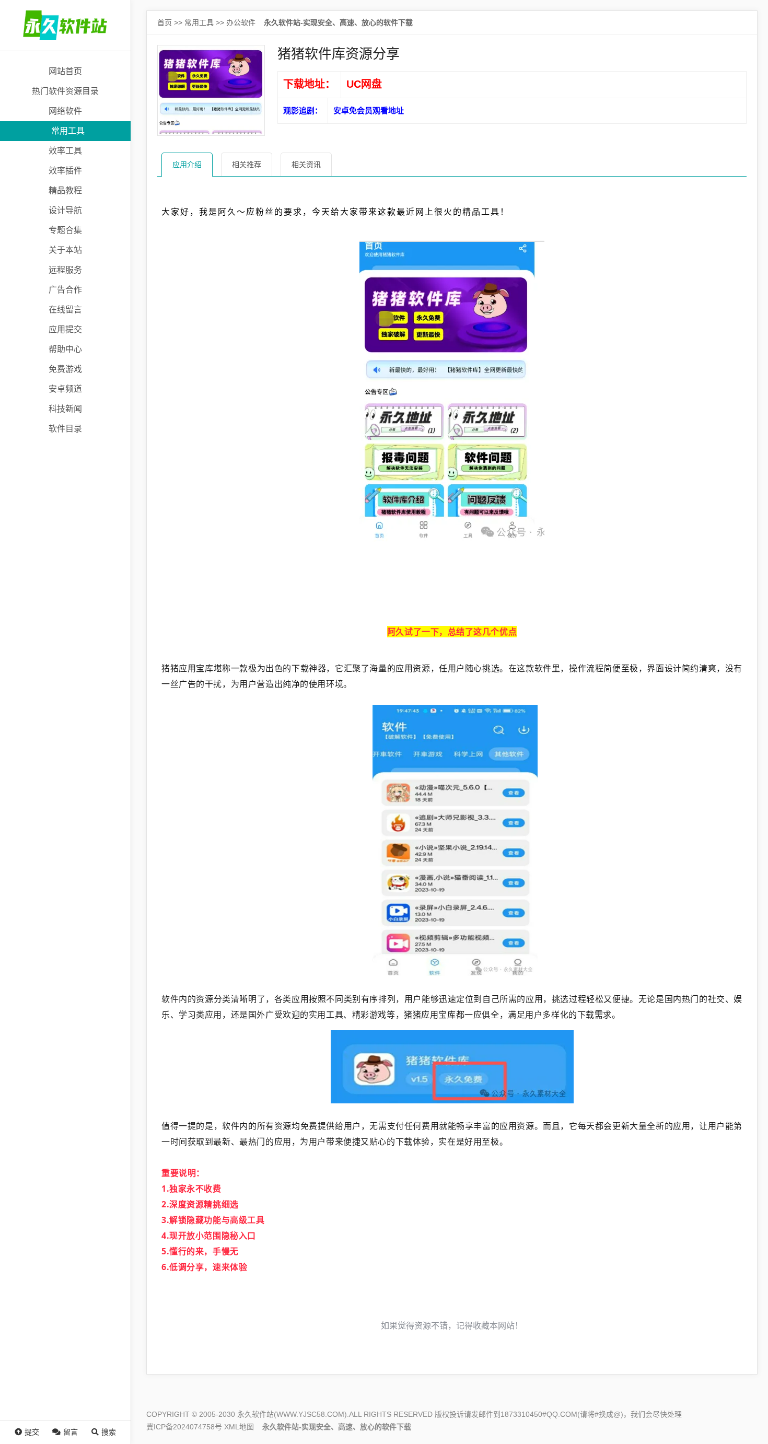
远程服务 (65, 269)
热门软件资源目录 (65, 91)
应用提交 (65, 329)
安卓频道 (65, 389)
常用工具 (68, 130)
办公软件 (240, 22)
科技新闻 (65, 408)
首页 (164, 22)
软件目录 (65, 428)
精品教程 (65, 190)
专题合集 (65, 230)
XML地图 (239, 1427)
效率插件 (65, 170)
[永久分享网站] (65, 25)
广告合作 (65, 289)
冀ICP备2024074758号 (184, 1427)
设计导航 (65, 210)
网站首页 (65, 71)
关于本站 (65, 250)
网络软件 (65, 111)
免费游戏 (65, 369)
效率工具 (65, 150)
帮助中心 (65, 349)
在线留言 (65, 309)
